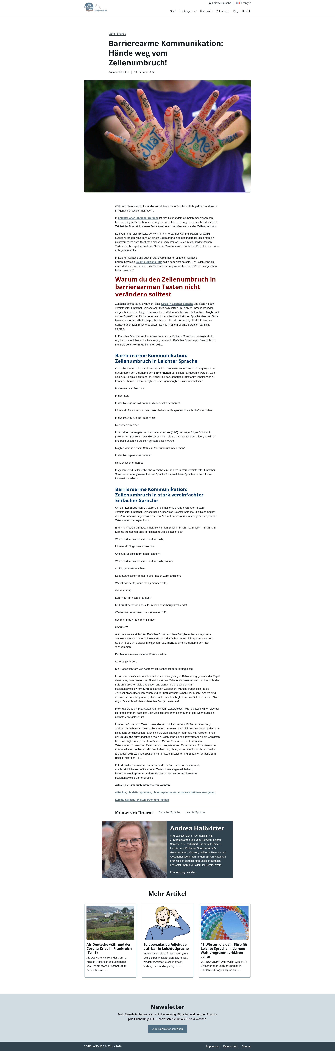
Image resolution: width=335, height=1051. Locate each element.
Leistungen (186, 11)
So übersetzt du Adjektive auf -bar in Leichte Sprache (166, 946)
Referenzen (222, 11)
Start (173, 11)
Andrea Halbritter (197, 828)
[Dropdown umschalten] (195, 11)
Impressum (212, 1046)
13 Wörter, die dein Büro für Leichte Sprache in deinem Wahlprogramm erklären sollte (224, 950)
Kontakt (246, 11)
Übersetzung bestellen (183, 872)
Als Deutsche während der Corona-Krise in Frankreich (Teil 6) (109, 948)
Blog (235, 11)
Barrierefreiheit (117, 33)
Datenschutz (230, 1046)
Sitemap (246, 1046)
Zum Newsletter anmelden (167, 1028)
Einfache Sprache (169, 812)
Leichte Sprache (195, 812)
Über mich (206, 11)
